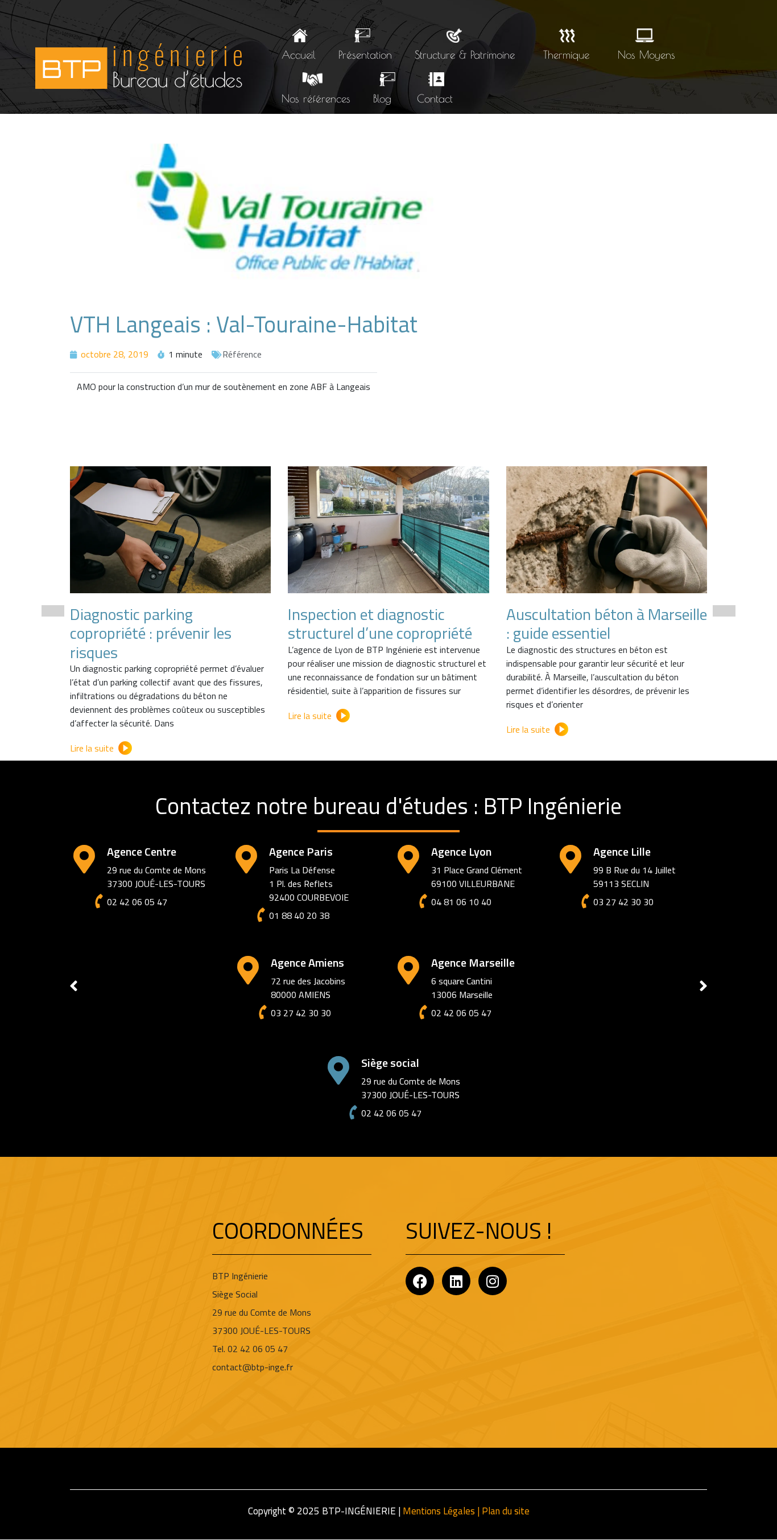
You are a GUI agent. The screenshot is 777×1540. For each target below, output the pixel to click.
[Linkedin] (456, 1281)
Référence (242, 354)
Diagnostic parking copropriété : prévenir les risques (151, 633)
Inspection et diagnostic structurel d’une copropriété (380, 624)
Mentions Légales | (442, 1511)
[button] (53, 611)
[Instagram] (492, 1281)
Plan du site (506, 1511)
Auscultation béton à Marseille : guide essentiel (606, 624)
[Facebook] (420, 1281)
